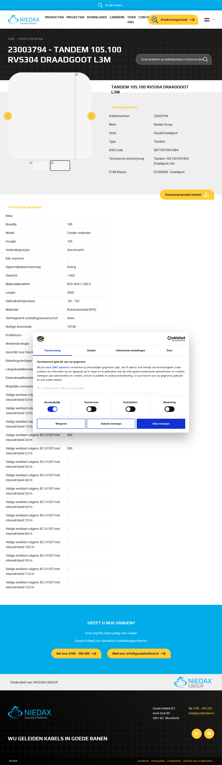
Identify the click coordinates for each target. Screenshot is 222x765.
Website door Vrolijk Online (197, 760)
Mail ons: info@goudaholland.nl (135, 653)
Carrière (117, 17)
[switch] (91, 409)
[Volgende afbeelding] (91, 116)
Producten (54, 17)
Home (11, 39)
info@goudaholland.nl (201, 713)
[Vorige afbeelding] (8, 116)
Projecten (75, 17)
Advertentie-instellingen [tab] (130, 350)
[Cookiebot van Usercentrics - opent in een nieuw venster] (170, 338)
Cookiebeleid (174, 760)
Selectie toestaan (111, 423)
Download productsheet (183, 194)
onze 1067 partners (57, 367)
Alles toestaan (160, 423)
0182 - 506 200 (202, 708)
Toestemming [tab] (52, 350)
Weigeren (61, 423)
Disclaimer (143, 760)
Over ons (131, 19)
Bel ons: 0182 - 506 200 (73, 653)
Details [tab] (91, 350)
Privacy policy (158, 760)
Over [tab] (169, 350)
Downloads (97, 17)
